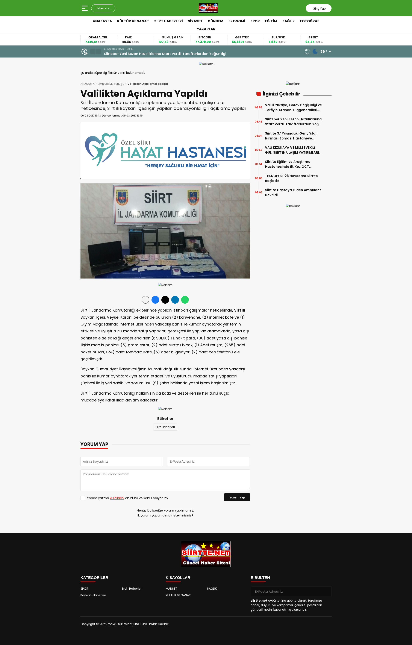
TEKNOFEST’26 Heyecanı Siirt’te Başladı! (291, 178)
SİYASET (195, 21)
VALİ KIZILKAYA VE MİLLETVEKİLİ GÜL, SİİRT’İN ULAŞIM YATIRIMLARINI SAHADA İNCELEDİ (293, 150)
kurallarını (117, 498)
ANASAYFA (102, 21)
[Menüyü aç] (85, 8)
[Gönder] (327, 591)
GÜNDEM (215, 21)
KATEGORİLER (94, 577)
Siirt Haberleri (165, 427)
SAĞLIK (288, 21)
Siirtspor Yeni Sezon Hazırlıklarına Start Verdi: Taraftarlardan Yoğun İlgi (294, 122)
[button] (92, 51)
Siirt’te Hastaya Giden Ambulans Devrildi (293, 192)
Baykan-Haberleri (93, 595)
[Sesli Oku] (145, 300)
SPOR (255, 21)
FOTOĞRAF (309, 21)
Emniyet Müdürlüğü (111, 84)
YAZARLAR (206, 28)
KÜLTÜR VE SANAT (133, 21)
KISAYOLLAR (178, 577)
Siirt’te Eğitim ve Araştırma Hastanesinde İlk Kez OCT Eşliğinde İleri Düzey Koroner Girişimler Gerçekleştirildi (288, 164)
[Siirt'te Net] (208, 8)
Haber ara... (103, 8)
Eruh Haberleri (132, 588)
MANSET (171, 588)
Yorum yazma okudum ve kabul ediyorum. (127, 498)
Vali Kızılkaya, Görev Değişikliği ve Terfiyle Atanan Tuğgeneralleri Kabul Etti (293, 107)
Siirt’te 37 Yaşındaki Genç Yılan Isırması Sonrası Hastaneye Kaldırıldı (170, 53)
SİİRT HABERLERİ (168, 21)
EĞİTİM (271, 21)
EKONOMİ (237, 21)
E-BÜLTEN (260, 577)
